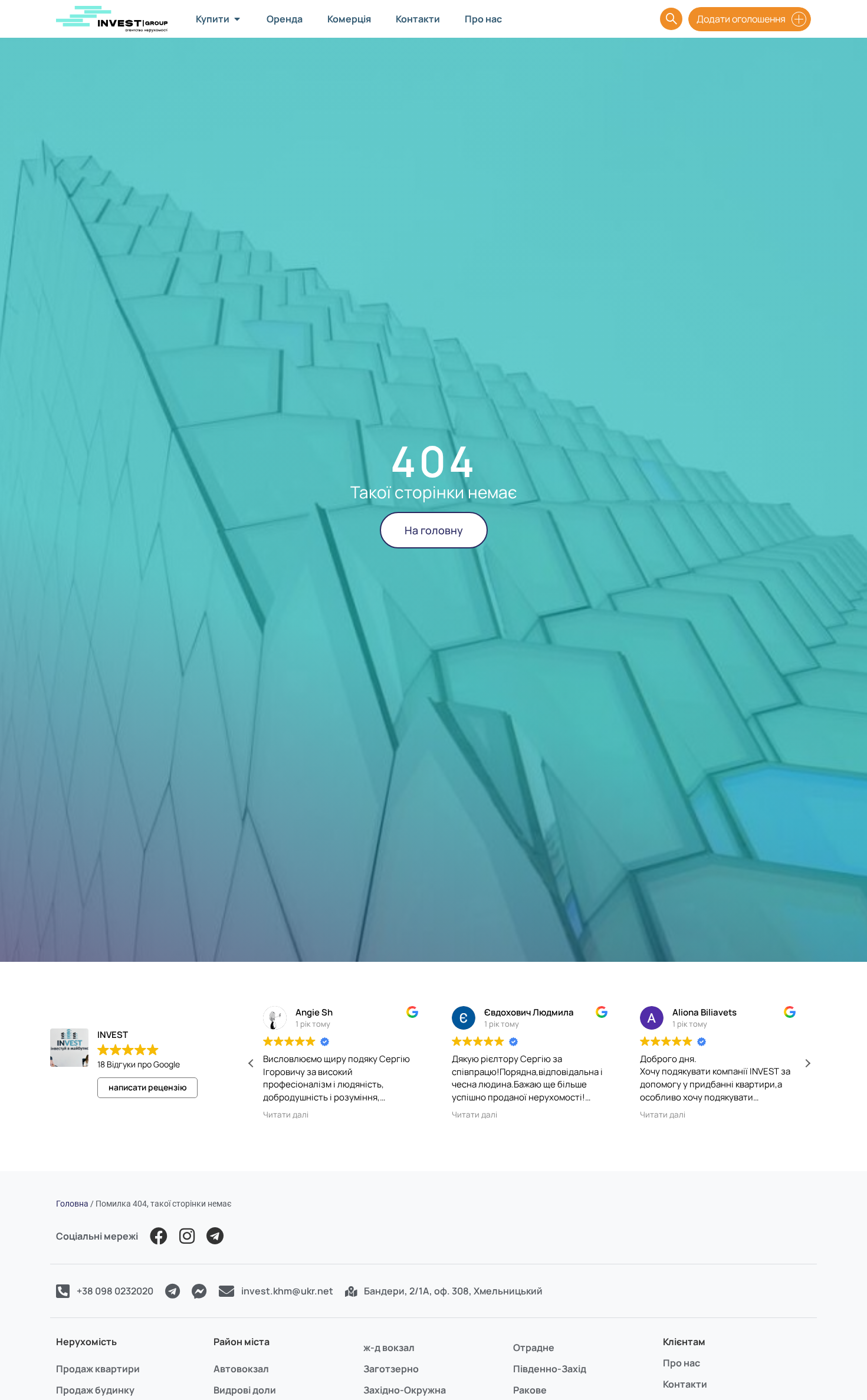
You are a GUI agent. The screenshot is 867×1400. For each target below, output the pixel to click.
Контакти (685, 1384)
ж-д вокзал (389, 1347)
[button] (807, 1063)
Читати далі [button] (285, 1114)
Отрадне (533, 1347)
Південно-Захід (549, 1368)
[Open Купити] (237, 19)
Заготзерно (391, 1368)
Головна (72, 1203)
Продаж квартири (98, 1368)
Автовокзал (241, 1368)
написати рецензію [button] (148, 1087)
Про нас (681, 1362)
